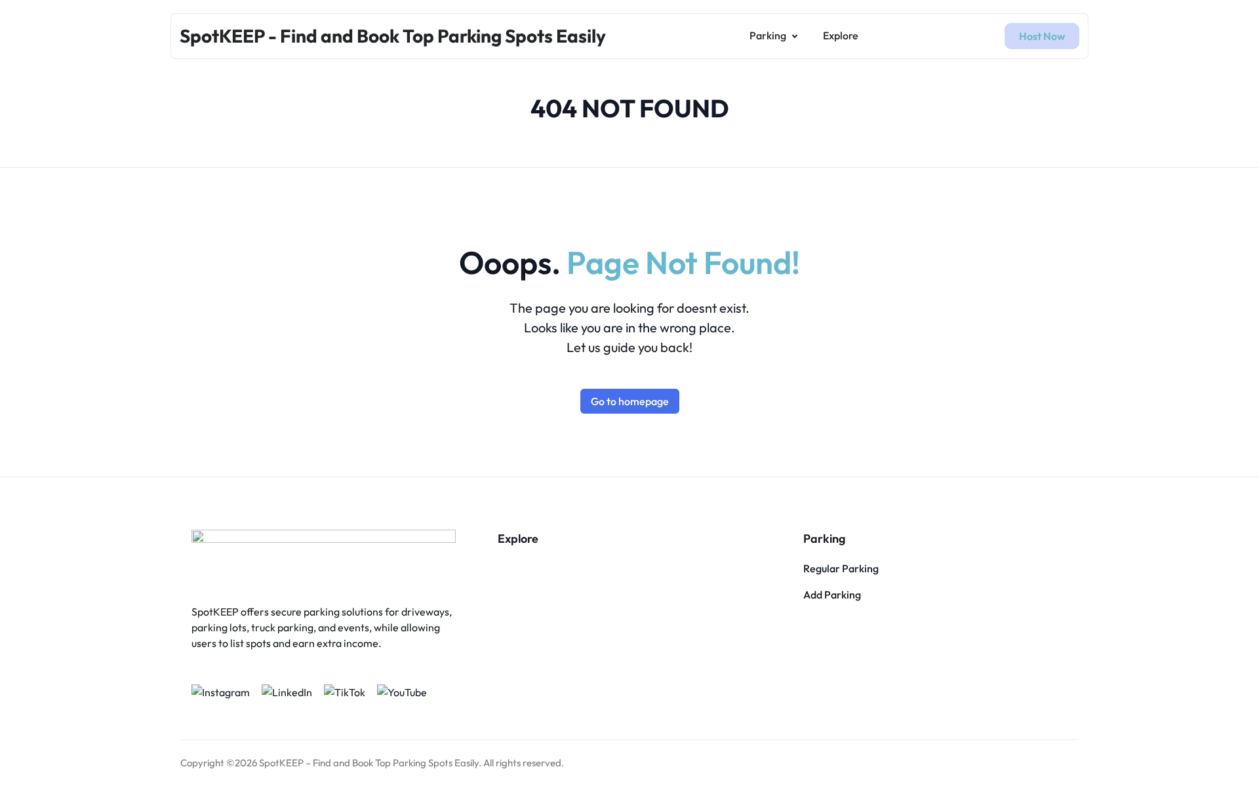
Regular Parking (841, 568)
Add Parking (832, 594)
